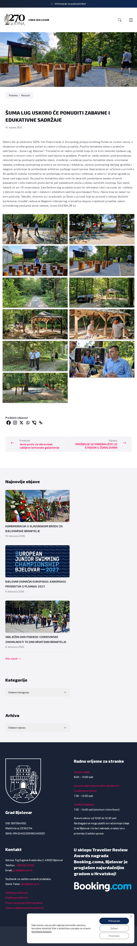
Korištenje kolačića (41, 931)
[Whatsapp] (28, 422)
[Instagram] (15, 422)
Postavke (114, 935)
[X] (21, 422)
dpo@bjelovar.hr (30, 883)
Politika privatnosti (16, 897)
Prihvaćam (114, 920)
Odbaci (114, 928)
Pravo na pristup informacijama (23, 902)
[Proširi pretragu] (119, 19)
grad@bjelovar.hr (23, 870)
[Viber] (34, 422)
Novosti (25, 95)
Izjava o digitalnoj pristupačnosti (24, 907)
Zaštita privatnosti (16, 892)
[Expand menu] (131, 19)
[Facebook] (8, 422)
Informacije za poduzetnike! (70, 3)
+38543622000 (24, 865)
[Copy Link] (41, 422)
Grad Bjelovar (38, 19)
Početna (13, 95)
